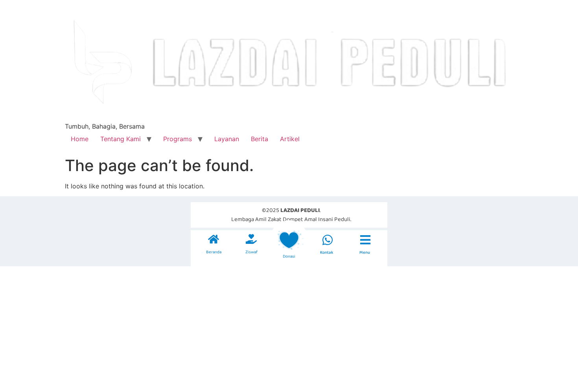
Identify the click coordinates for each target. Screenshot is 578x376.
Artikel (290, 139)
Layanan (226, 139)
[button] (327, 240)
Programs (177, 139)
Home (79, 139)
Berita (259, 139)
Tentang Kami (120, 139)
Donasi (289, 256)
